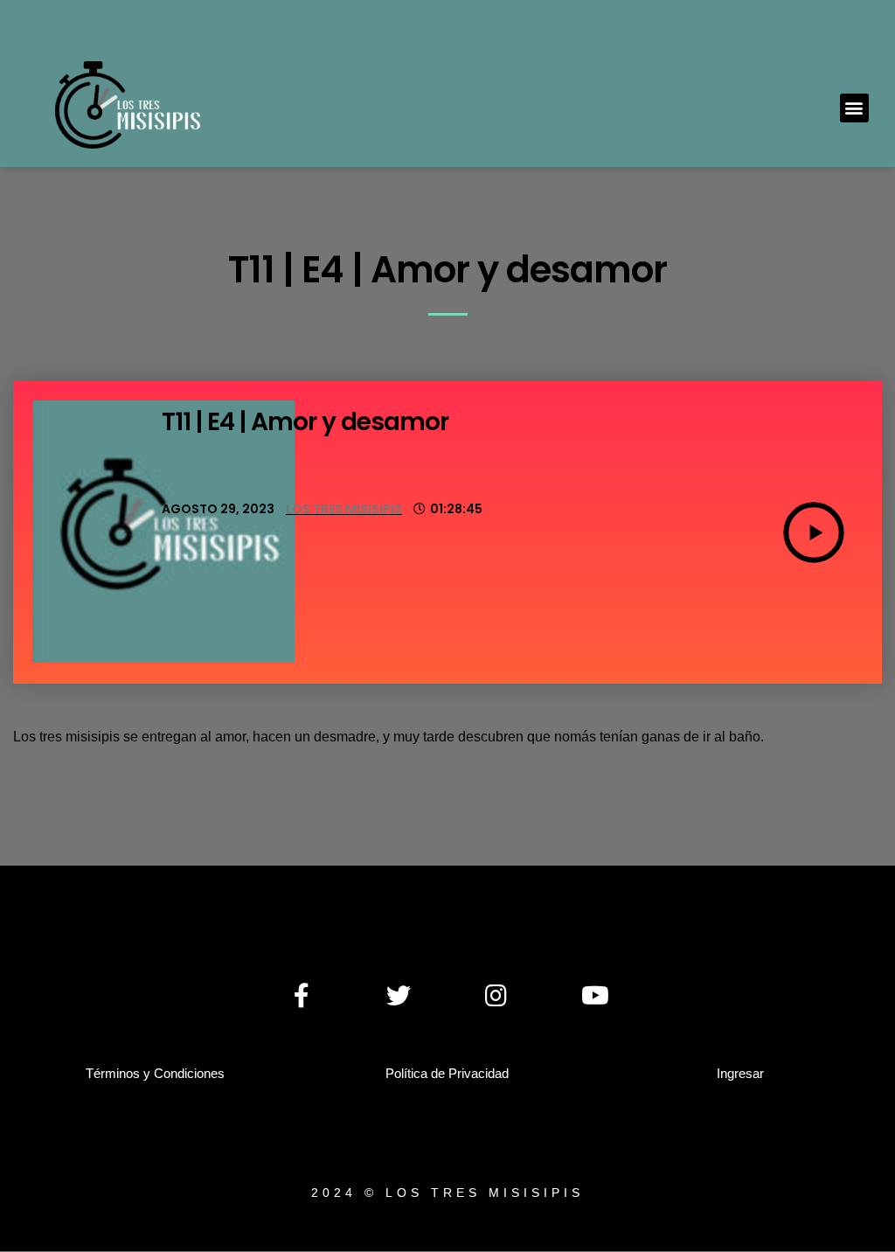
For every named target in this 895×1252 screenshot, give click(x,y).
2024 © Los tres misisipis (447, 1193)
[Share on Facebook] (832, 789)
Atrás (65, 783)
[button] (854, 108)
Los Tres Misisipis (344, 509)
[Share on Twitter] (865, 789)
